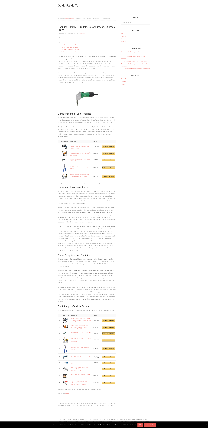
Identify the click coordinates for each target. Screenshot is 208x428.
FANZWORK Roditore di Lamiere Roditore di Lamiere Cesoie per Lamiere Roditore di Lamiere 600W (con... (80, 383)
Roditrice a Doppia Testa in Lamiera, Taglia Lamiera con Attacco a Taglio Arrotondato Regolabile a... (80, 154)
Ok (140, 424)
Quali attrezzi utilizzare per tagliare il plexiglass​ (134, 61)
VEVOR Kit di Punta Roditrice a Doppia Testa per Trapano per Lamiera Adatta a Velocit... (80, 376)
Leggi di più (150, 424)
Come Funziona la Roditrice (69, 47)
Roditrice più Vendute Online (70, 52)
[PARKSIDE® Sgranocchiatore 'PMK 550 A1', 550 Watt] (64, 160)
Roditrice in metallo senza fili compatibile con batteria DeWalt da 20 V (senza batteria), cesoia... (80, 176)
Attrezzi (67, 393)
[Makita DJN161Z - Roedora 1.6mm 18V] (65, 357)
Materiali (123, 41)
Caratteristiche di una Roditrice (70, 45)
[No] (206, 425)
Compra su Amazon (109, 146)
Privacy (123, 84)
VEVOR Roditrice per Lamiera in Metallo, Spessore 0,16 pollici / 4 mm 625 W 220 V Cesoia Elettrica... (80, 147)
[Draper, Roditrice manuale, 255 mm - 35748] (65, 363)
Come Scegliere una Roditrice (70, 49)
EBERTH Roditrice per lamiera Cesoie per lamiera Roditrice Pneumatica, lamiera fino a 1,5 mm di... (80, 369)
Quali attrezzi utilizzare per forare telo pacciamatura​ (135, 68)
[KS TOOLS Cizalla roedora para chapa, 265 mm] (64, 168)
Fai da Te (123, 36)
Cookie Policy (125, 81)
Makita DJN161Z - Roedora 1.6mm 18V (80, 357)
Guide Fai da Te (68, 5)
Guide (122, 39)
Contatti (123, 79)
